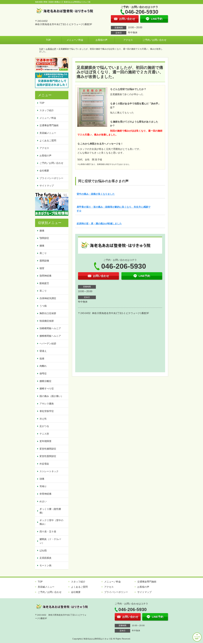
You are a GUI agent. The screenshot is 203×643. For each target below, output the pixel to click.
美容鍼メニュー (48, 133)
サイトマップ (47, 185)
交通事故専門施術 (49, 125)
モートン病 (45, 565)
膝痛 (42, 230)
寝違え (43, 351)
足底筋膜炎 (45, 558)
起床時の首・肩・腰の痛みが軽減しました (99, 223)
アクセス (128, 40)
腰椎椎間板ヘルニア (50, 336)
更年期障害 (45, 441)
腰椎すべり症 (47, 388)
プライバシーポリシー (51, 178)
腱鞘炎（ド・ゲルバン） (50, 541)
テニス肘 (44, 433)
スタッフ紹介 (47, 110)
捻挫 (42, 358)
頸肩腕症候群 (47, 321)
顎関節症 (44, 238)
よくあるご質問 (48, 140)
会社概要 (44, 170)
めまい (43, 501)
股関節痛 (44, 260)
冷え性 (43, 418)
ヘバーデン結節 (48, 343)
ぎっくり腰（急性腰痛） (50, 511)
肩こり (43, 253)
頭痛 (42, 479)
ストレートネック (49, 471)
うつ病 (43, 306)
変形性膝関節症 (48, 448)
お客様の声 (101, 40)
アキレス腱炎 (47, 403)
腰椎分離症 (45, 381)
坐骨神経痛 (45, 494)
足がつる (44, 426)
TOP (48, 40)
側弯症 (43, 373)
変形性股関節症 (48, 456)
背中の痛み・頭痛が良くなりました (96, 194)
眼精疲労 (44, 283)
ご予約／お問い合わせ (154, 40)
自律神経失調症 (48, 298)
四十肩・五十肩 (48, 531)
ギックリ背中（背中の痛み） (51, 522)
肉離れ (43, 366)
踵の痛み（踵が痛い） (51, 396)
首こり (43, 290)
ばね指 (43, 550)
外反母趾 (44, 464)
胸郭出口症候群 (48, 313)
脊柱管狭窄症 (47, 411)
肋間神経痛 (45, 275)
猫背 (42, 268)
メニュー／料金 (75, 40)
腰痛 (42, 245)
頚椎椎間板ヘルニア (50, 328)
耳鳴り (43, 486)
